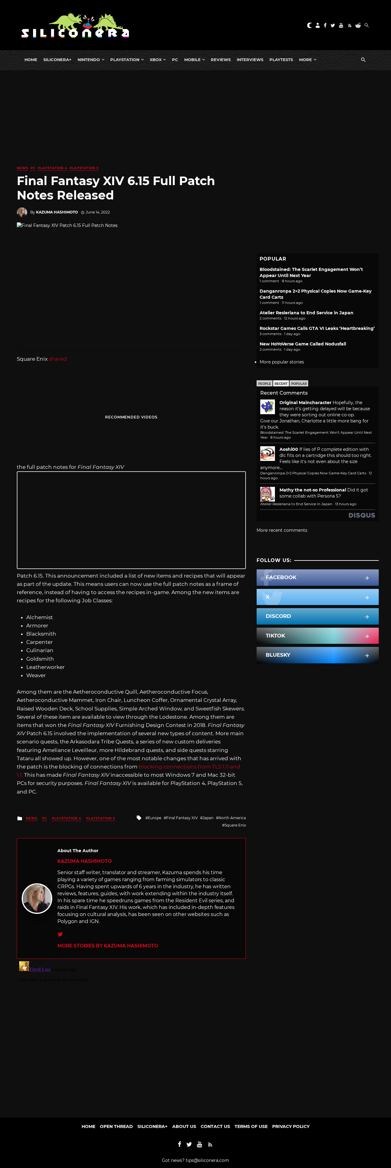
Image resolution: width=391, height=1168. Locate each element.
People (264, 384)
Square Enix (235, 825)
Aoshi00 (289, 449)
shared (58, 359)
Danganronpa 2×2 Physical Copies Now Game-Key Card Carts (313, 473)
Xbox (156, 59)
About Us (184, 1126)
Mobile (192, 59)
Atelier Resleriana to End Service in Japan (306, 313)
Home (30, 59)
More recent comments (282, 530)
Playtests (281, 59)
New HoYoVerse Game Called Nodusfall (303, 344)
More (305, 59)
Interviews (250, 59)
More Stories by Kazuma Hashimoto (107, 946)
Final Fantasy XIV (182, 818)
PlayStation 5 (84, 168)
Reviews (221, 59)
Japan (208, 818)
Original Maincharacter (305, 402)
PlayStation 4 (52, 168)
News (22, 168)
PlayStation (124, 59)
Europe (154, 818)
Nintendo (89, 59)
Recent (281, 384)
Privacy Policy (290, 1126)
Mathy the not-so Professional (313, 490)
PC (175, 59)
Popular (299, 384)
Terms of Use (251, 1126)
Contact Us (215, 1126)
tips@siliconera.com (207, 1160)
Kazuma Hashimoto (57, 212)
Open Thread (116, 1126)
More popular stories (282, 362)
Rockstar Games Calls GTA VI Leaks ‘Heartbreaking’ (317, 328)
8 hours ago (280, 437)
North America (232, 818)
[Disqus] (131, 1035)
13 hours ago (345, 504)
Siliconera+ (57, 59)
